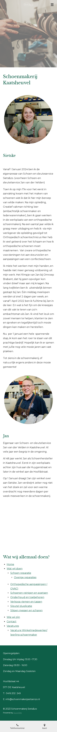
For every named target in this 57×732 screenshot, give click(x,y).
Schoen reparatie (20, 573)
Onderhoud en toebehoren (27, 597)
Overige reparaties (25, 577)
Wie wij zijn (13, 617)
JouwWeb (17, 713)
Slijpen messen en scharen (26, 610)
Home (10, 564)
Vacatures (13, 625)
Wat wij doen (14, 568)
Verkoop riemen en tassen (26, 601)
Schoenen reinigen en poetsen (29, 592)
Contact (11, 621)
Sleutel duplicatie (21, 606)
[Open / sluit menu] (52, 5)
